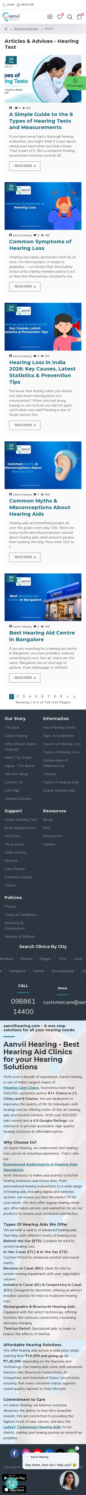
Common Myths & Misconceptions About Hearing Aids (39, 507)
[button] (69, 1476)
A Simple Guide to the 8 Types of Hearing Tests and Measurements (41, 120)
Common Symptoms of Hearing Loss (40, 244)
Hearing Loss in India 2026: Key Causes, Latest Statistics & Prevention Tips (42, 372)
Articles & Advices (26, 29)
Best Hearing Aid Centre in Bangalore (42, 636)
